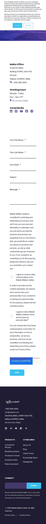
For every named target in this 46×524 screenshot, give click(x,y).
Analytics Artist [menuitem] (11, 460)
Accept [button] (17, 25)
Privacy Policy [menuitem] (10, 515)
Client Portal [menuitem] (28, 453)
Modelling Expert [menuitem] (12, 451)
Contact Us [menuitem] (28, 462)
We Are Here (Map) (13, 422)
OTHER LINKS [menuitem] (28, 440)
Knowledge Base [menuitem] (30, 458)
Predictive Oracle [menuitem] (12, 456)
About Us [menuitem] (27, 445)
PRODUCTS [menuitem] (10, 440)
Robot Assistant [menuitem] (11, 464)
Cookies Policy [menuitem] (24, 515)
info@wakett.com (12, 412)
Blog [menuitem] (25, 449)
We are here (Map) (20, 101)
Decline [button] (28, 25)
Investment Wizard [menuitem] (9, 446)
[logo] (23, 402)
